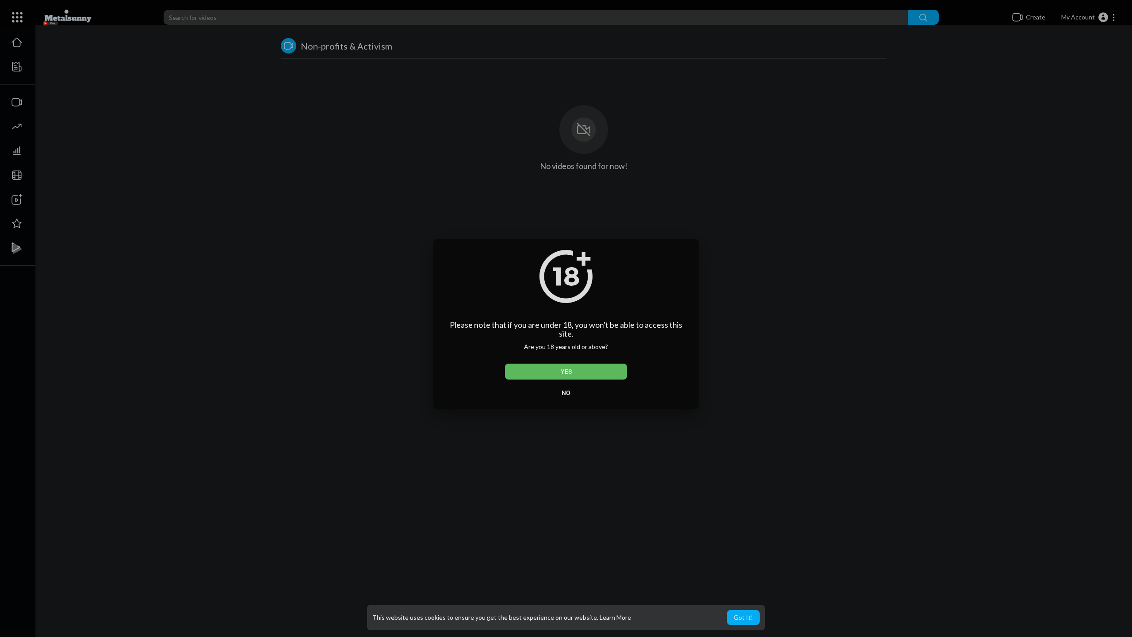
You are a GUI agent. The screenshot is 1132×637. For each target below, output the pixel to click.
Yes (566, 371)
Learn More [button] (615, 617)
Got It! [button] (743, 617)
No (566, 392)
